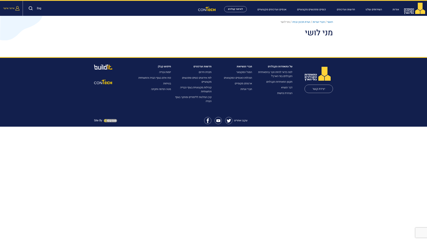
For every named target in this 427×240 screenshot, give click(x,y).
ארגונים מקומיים (243, 84)
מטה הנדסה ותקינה (161, 89)
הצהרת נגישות (284, 93)
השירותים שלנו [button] (374, 9)
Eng (39, 8)
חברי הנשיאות (244, 66)
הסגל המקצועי (244, 72)
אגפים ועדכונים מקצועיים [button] (271, 9)
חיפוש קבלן (164, 66)
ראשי (330, 22)
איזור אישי (9, 8)
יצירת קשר (318, 89)
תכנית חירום (205, 72)
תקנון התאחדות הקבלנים (279, 82)
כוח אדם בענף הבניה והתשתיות (154, 78)
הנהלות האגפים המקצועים (238, 78)
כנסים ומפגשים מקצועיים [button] (311, 9)
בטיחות (167, 84)
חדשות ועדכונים (202, 66)
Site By (98, 120)
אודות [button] (396, 9)
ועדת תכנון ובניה (301, 22)
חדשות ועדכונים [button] (346, 9)
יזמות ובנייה (165, 72)
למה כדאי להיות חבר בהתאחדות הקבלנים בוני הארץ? (275, 74)
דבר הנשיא (286, 88)
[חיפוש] (30, 8)
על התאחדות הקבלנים (280, 66)
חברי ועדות (319, 22)
